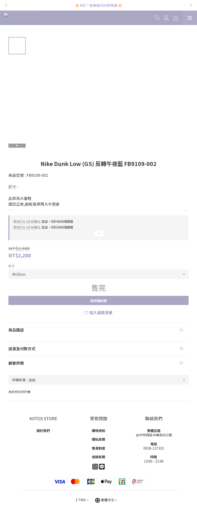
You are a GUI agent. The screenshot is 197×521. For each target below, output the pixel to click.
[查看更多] (98, 235)
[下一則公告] (191, 5)
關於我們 (43, 430)
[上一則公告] (6, 5)
